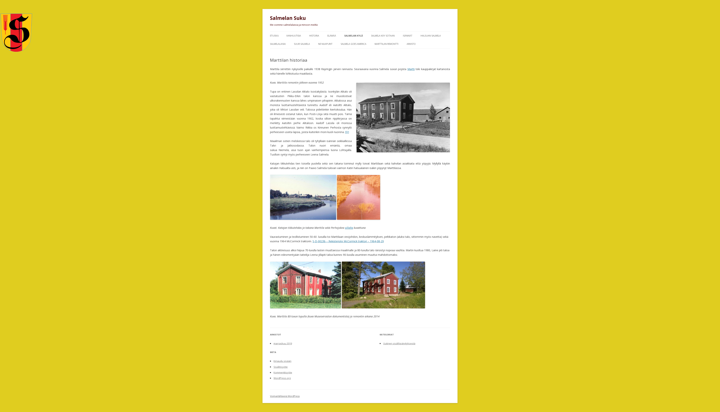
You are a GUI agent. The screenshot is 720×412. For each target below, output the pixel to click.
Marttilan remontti (386, 44)
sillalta (349, 228)
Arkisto (411, 44)
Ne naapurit (325, 44)
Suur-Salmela (302, 44)
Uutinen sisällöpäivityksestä (399, 343)
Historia (314, 35)
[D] (347, 132)
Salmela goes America (353, 44)
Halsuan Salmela (431, 35)
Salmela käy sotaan (383, 35)
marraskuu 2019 (283, 343)
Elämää (331, 35)
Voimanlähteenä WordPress (285, 396)
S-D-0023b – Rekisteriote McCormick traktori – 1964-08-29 (348, 241)
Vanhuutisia (293, 35)
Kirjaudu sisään (282, 361)
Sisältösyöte (281, 367)
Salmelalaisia (278, 44)
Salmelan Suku (288, 18)
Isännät (407, 35)
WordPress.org (282, 378)
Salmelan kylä (353, 35)
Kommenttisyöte (283, 372)
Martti (411, 69)
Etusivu (274, 35)
